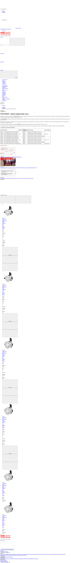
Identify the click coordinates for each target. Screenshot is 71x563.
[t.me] (7, 548)
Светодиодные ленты (3, 554)
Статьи (15, 558)
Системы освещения (4, 92)
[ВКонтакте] (7, 186)
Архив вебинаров (11, 558)
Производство (4, 556)
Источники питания (4, 82)
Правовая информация (4, 551)
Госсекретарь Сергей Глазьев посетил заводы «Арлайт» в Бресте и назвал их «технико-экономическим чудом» (18, 167)
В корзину (10, 321)
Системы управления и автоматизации (20, 554)
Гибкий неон (3, 96)
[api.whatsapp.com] (22, 548)
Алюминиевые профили (4, 87)
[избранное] (10, 267)
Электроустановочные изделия (14, 555)
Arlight (7, 552)
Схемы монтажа (28, 558)
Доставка (3, 30)
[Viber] (37, 186)
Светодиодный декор (5, 555)
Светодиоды (4, 100)
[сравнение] (10, 259)
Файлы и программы (34, 558)
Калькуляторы (23, 558)
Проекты (3, 12)
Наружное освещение (4, 94)
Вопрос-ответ (19, 558)
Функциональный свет (39, 554)
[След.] (23, 199)
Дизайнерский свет (46, 554)
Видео (4, 558)
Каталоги (1, 558)
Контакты (2, 550)
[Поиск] (17, 42)
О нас (3, 10)
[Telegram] (7, 194)
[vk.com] (36, 548)
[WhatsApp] (7, 28)
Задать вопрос (3, 111)
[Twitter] (22, 186)
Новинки (3, 105)
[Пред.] (8, 199)
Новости (3, 11)
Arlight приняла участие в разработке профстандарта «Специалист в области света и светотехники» (16, 178)
